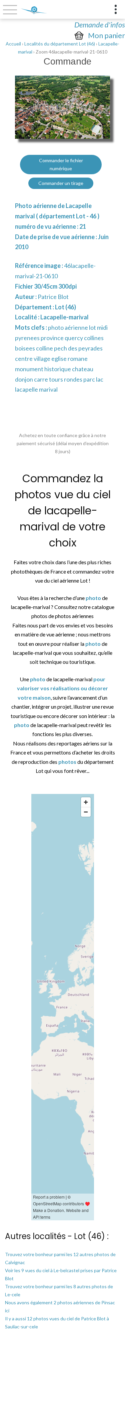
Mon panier (106, 35)
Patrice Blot (53, 296)
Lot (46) (65, 307)
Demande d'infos (99, 24)
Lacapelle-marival (64, 317)
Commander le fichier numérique (61, 164)
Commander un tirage (60, 183)
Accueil (13, 43)
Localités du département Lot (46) (59, 43)
